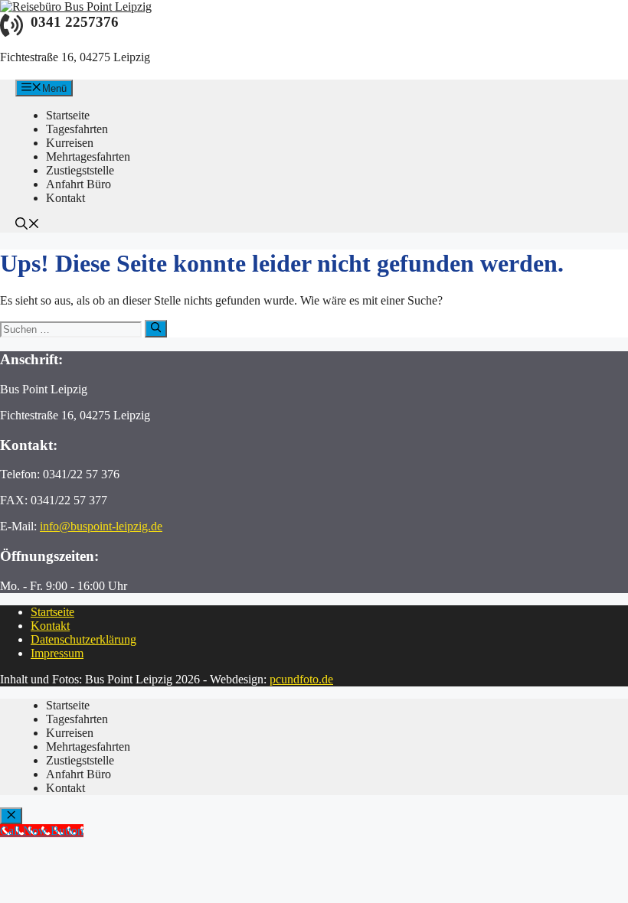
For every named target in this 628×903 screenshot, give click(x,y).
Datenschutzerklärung (83, 639)
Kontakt (50, 625)
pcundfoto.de (301, 679)
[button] (27, 225)
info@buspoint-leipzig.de (101, 526)
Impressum (57, 653)
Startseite (52, 611)
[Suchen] (156, 328)
